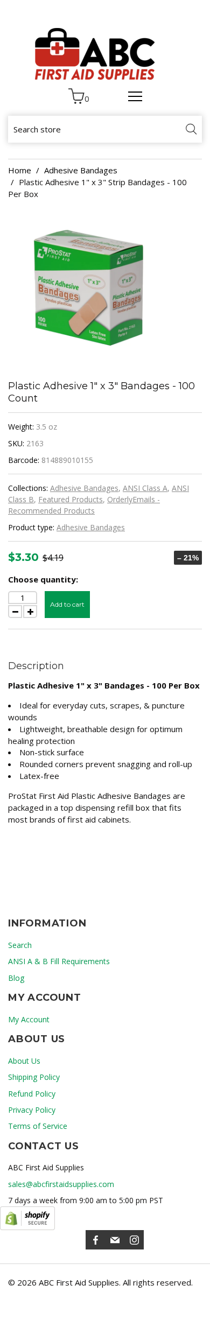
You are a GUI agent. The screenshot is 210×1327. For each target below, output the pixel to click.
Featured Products (70, 499)
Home (19, 170)
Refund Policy (31, 1094)
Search (20, 945)
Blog (16, 978)
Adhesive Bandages (80, 170)
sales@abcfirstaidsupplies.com (61, 1184)
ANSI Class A (145, 488)
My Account (29, 1019)
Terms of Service (37, 1126)
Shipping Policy (34, 1077)
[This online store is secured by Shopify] (27, 1218)
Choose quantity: (43, 579)
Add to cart (67, 604)
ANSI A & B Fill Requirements (59, 961)
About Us (24, 1061)
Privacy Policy (31, 1110)
